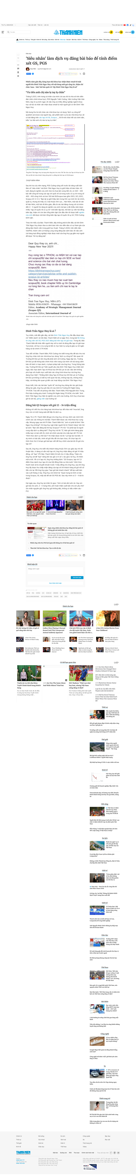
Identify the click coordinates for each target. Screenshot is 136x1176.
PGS (33, 593)
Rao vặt (107, 1139)
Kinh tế (38, 39)
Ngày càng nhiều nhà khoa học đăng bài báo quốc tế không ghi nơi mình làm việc (65, 529)
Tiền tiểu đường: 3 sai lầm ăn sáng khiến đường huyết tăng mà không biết (105, 1025)
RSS (70, 1153)
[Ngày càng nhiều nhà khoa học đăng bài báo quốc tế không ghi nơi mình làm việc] (36, 533)
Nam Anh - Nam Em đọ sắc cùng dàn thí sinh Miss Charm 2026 (103, 887)
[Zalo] (133, 25)
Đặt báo (55, 1153)
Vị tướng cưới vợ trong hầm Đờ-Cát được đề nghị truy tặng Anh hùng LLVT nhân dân (103, 731)
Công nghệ (92, 39)
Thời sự (27, 39)
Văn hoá (63, 1139)
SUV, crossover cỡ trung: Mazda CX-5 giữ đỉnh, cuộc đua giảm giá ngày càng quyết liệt (112, 1073)
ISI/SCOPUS (66, 593)
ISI (60, 593)
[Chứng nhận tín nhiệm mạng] (90, 1167)
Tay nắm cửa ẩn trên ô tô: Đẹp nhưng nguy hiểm (103, 1083)
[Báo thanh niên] (68, 32)
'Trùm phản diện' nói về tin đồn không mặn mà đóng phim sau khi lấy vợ (112, 877)
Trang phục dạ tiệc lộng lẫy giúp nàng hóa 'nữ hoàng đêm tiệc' (112, 1105)
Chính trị (21, 39)
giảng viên (41, 399)
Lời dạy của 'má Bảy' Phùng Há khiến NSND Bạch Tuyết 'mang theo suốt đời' (103, 894)
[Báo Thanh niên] (23, 1153)
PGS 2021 (56, 596)
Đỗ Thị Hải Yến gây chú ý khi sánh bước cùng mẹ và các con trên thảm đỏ (104, 1115)
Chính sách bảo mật (88, 1153)
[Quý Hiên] (28, 69)
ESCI (66, 596)
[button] (18, 55)
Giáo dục (63, 39)
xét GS (28, 593)
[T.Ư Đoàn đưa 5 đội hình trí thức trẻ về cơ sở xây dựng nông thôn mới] (97, 910)
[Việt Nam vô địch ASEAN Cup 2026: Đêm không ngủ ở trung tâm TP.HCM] (97, 811)
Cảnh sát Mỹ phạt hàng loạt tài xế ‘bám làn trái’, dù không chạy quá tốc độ (105, 1090)
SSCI (62, 596)
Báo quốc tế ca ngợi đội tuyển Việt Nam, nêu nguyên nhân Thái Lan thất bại (103, 986)
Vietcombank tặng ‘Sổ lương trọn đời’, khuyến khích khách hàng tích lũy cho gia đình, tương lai (104, 794)
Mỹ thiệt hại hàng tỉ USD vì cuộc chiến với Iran (104, 762)
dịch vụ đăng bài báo (46, 596)
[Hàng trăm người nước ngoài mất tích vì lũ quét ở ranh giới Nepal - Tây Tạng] (97, 747)
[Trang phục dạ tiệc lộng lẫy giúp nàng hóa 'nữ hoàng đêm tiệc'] (97, 1106)
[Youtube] (125, 25)
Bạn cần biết (32, 25)
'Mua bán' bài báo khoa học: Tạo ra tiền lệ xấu (45, 548)
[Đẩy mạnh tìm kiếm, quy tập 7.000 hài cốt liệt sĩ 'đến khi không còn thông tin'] (97, 714)
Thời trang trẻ (114, 39)
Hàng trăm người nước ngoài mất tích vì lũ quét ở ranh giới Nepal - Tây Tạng (112, 746)
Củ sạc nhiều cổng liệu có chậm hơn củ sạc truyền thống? (112, 1039)
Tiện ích (40, 25)
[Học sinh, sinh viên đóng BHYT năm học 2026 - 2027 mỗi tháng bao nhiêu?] (97, 1009)
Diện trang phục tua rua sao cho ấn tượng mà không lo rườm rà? (104, 1122)
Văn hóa (74, 39)
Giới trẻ (57, 39)
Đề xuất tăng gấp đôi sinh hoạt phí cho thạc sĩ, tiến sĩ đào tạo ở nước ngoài (104, 952)
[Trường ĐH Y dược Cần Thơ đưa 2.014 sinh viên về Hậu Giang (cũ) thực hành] (97, 942)
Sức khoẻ (41, 1139)
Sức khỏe (51, 39)
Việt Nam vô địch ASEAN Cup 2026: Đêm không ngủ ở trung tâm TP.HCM (112, 810)
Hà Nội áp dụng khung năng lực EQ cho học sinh (103, 959)
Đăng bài (55, 593)
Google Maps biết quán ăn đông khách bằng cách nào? (103, 1051)
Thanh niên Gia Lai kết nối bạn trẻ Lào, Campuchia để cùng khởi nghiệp (102, 920)
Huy (43, 593)
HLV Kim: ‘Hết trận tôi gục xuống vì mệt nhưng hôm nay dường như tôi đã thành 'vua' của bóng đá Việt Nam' (112, 975)
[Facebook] (127, 25)
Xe (97, 39)
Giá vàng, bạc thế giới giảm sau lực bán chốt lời (113, 775)
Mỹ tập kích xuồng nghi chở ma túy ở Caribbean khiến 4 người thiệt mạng (101, 756)
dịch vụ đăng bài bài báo (33, 596)
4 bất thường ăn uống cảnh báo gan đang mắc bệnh (104, 1018)
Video (100, 39)
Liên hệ (46, 25)
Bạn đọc (107, 1136)
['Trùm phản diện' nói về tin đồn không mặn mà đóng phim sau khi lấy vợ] (97, 878)
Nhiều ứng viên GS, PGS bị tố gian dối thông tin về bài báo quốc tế (52, 543)
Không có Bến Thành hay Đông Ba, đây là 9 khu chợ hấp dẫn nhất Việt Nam (105, 862)
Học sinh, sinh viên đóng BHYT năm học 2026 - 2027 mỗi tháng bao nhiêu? (112, 1008)
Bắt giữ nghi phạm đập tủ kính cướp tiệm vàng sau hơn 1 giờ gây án (104, 724)
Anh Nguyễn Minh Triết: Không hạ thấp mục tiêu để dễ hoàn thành (104, 926)
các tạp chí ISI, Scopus (48, 118)
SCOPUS (38, 593)
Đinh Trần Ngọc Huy (62, 335)
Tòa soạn (76, 1153)
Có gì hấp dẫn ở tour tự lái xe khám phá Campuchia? (102, 855)
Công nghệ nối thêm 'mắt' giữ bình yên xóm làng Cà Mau (103, 1057)
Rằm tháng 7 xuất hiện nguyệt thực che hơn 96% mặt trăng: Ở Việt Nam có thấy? (103, 829)
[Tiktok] (130, 25)
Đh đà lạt (48, 593)
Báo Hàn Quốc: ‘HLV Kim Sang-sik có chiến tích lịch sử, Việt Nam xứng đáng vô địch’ (105, 993)
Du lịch (68, 39)
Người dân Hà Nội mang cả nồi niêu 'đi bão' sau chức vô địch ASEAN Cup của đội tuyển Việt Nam (104, 822)
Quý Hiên (33, 69)
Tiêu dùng (106, 39)
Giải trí (79, 39)
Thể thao (85, 39)
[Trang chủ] (17, 40)
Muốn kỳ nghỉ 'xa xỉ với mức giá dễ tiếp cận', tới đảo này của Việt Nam (112, 844)
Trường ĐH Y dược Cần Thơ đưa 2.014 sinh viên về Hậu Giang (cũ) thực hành (112, 941)
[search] (19, 32)
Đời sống (44, 39)
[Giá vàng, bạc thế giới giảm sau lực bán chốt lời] (97, 777)
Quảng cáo (63, 1153)
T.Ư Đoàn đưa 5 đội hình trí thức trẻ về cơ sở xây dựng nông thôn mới (113, 909)
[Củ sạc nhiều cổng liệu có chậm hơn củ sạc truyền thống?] (97, 1041)
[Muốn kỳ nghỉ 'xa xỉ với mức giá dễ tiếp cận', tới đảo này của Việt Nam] (97, 845)
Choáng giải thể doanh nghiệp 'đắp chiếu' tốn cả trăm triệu (104, 787)
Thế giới (33, 39)
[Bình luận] (18, 69)
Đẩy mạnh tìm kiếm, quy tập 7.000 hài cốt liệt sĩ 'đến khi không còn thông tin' (112, 713)
